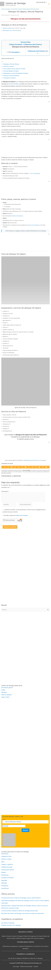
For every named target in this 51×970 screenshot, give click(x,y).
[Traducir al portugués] (44, 2)
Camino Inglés (26, 938)
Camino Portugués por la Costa (33, 936)
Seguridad (4, 880)
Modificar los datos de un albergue (11, 925)
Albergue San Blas (7, 28)
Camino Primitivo (16, 938)
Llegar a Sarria (5, 697)
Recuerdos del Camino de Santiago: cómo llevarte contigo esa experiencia (22, 913)
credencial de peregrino (17, 215)
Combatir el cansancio (7, 877)
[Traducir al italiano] (42, 2)
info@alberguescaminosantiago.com (31, 460)
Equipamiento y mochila (32, 946)
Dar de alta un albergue (7, 923)
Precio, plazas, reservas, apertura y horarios (14, 68)
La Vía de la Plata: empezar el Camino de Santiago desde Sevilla (19, 910)
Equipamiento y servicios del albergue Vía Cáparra (16, 73)
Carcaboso (15, 52)
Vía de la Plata (25, 42)
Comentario (5, 491)
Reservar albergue (6, 694)
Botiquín (3, 872)
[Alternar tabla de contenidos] (2, 62)
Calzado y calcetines (7, 864)
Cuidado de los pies (6, 867)
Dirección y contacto (9, 66)
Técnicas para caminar (7, 869)
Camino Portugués (17, 936)
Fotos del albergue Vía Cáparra (11, 71)
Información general (7, 687)
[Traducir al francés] (39, 2)
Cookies (35, 966)
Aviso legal (16, 966)
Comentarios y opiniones (10, 78)
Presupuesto (4, 885)
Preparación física (6, 856)
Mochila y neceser (6, 859)
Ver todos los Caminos (37, 938)
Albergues (4, 692)
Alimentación (5, 875)
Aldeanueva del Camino (36, 51)
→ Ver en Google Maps (34, 173)
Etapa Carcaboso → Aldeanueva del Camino (25, 44)
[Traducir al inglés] (37, 2)
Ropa (2, 861)
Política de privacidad (26, 966)
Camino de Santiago (16, 3)
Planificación (4, 853)
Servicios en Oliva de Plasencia (11, 75)
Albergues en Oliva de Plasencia (11, 64)
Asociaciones (5, 888)
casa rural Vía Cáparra (34, 225)
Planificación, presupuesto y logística (13, 946)
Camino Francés (6, 936)
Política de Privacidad (21, 515)
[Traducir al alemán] (41, 2)
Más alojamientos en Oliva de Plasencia (12, 30)
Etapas (3, 690)
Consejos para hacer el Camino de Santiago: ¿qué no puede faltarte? (21, 898)
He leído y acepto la (16, 515)
